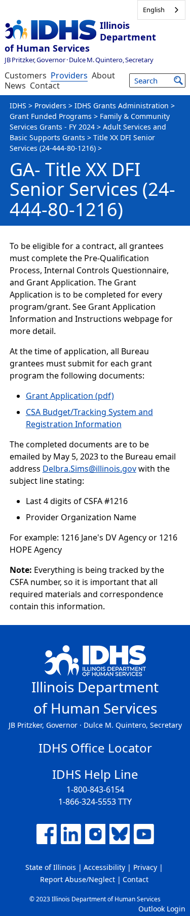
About (103, 75)
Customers (26, 75)
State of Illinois (50, 867)
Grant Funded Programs (51, 116)
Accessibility (104, 867)
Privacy (145, 867)
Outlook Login (161, 908)
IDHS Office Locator (95, 747)
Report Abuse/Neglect (77, 879)
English (154, 9)
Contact (45, 85)
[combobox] (161, 10)
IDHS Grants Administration (121, 105)
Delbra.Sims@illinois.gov (89, 468)
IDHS (18, 105)
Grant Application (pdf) (70, 395)
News (15, 85)
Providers (69, 75)
